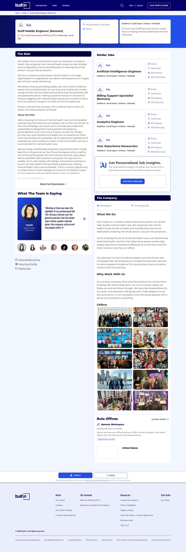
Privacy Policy (91, 540)
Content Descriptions (66, 515)
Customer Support (129, 500)
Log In (140, 5)
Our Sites (165, 500)
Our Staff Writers (64, 510)
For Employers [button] (159, 5)
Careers (59, 505)
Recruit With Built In (90, 500)
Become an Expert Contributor (95, 505)
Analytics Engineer (110, 122)
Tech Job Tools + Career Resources (137, 515)
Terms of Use (107, 540)
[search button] (122, 5)
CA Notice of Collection (161, 540)
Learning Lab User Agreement (27, 540)
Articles (66, 5)
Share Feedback (128, 505)
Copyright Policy (75, 540)
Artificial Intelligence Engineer (119, 71)
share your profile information (97, 480)
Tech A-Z (125, 525)
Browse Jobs (127, 520)
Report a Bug (127, 510)
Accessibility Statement (54, 540)
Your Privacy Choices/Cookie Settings (132, 540)
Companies (41, 5)
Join (131, 5)
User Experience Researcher (117, 146)
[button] (22, 247)
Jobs (54, 5)
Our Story (60, 500)
